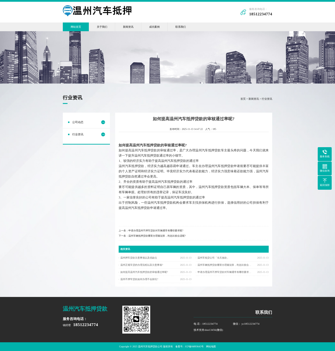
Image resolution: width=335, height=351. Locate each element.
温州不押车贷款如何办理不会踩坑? (139, 279)
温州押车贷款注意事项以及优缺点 (138, 257)
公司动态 (77, 122)
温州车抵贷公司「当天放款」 (213, 257)
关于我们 (102, 26)
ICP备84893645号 (194, 346)
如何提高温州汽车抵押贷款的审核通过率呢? (144, 272)
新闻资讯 (128, 26)
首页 (243, 98)
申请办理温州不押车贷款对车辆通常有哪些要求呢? (155, 230)
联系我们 (180, 26)
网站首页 (76, 26)
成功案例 (154, 26)
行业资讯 (267, 98)
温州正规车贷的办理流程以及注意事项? (141, 265)
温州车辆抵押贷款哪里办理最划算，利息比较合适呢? (157, 236)
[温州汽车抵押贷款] (98, 15)
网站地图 (211, 346)
